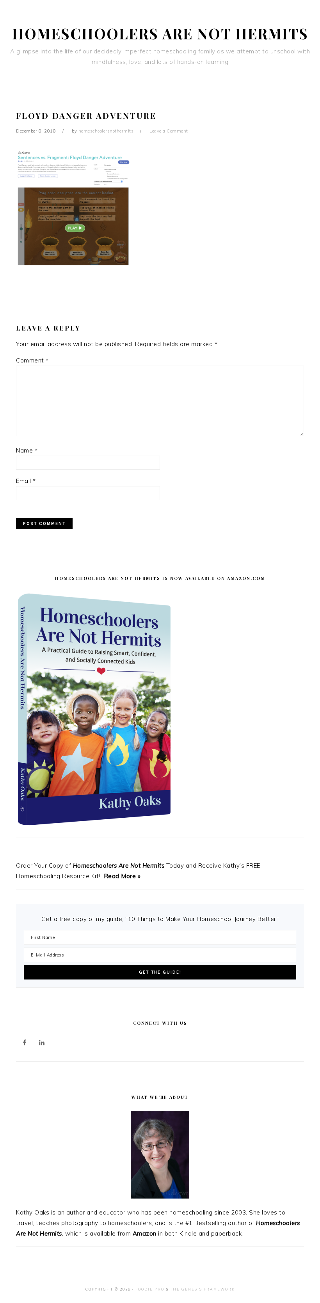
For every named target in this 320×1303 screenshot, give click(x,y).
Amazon (144, 1233)
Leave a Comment (168, 131)
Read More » (122, 876)
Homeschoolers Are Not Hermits (160, 33)
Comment (32, 360)
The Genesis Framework (202, 1289)
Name (26, 450)
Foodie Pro (149, 1289)
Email (26, 480)
